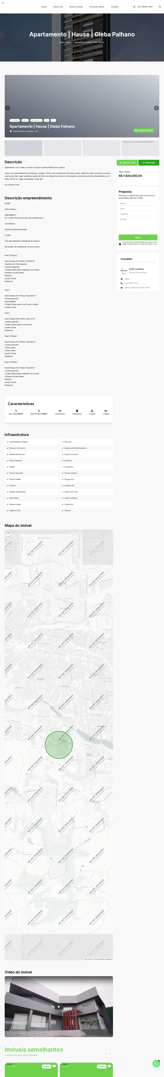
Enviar (138, 237)
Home (44, 7)
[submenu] (160, 7)
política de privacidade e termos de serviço (137, 246)
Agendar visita (129, 163)
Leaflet (89, 959)
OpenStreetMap (99, 959)
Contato (114, 7)
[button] (7, 108)
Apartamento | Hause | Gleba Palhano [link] (89, 42)
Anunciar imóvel (96, 7)
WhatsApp (150, 163)
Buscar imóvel (76, 7)
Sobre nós (58, 7)
